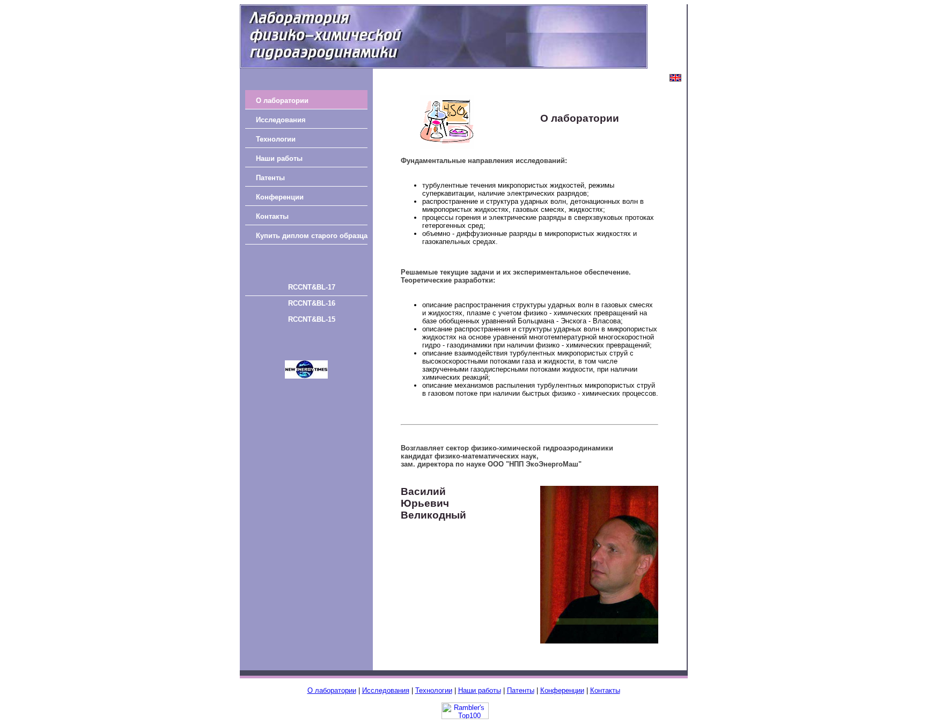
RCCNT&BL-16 (311, 303)
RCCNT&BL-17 (311, 287)
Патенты (270, 178)
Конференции (280, 197)
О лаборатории (282, 101)
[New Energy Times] (306, 376)
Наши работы (279, 158)
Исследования (281, 120)
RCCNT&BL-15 (311, 319)
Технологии (276, 139)
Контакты (272, 216)
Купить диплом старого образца (311, 236)
